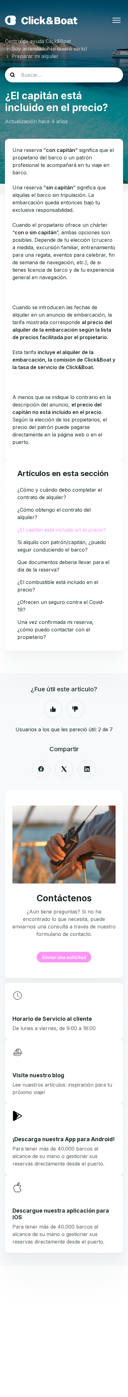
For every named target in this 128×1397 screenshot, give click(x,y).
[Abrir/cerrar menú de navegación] (116, 20)
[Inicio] (41, 20)
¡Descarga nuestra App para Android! (63, 1139)
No (75, 709)
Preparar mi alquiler (34, 56)
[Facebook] (41, 769)
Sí (53, 709)
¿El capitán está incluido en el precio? (61, 530)
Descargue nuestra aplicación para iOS (60, 1213)
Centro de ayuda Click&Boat (38, 41)
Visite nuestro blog (38, 1075)
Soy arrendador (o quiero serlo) (49, 49)
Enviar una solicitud (64, 957)
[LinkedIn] (87, 769)
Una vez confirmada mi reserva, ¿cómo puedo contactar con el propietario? (55, 629)
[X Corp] (64, 769)
